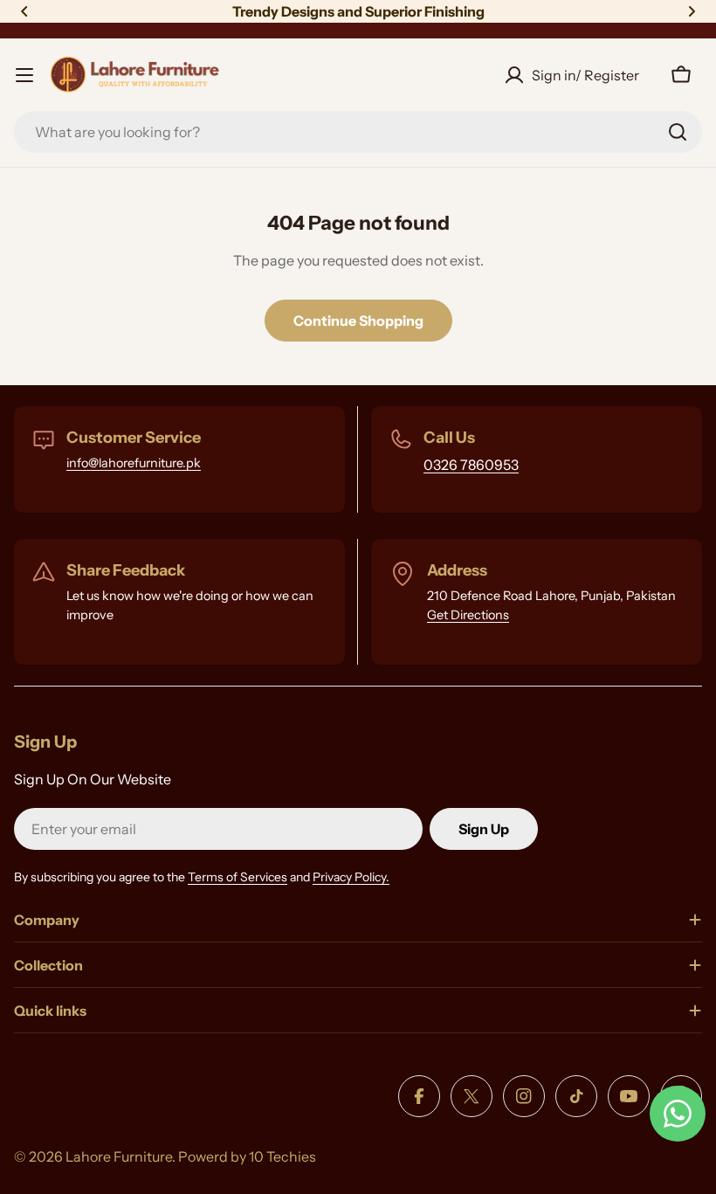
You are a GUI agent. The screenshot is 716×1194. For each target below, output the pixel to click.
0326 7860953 (471, 464)
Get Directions (468, 615)
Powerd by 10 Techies (247, 1156)
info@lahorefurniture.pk (133, 463)
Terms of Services (237, 877)
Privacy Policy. (351, 877)
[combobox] (358, 132)
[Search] (677, 131)
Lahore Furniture (118, 1156)
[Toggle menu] (24, 75)
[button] (24, 11)
